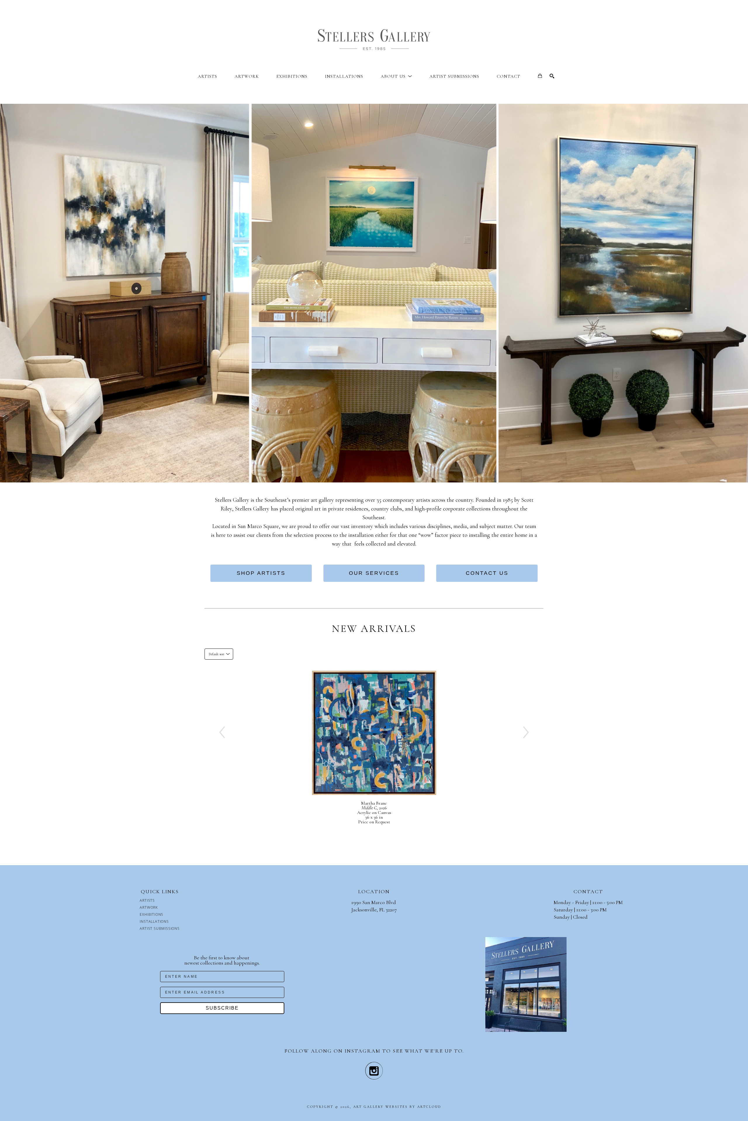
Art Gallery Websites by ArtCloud (397, 1107)
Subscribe (222, 1008)
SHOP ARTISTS (261, 573)
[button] (396, 76)
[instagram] (374, 1070)
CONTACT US (487, 573)
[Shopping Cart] (540, 75)
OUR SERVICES (374, 573)
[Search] (552, 76)
